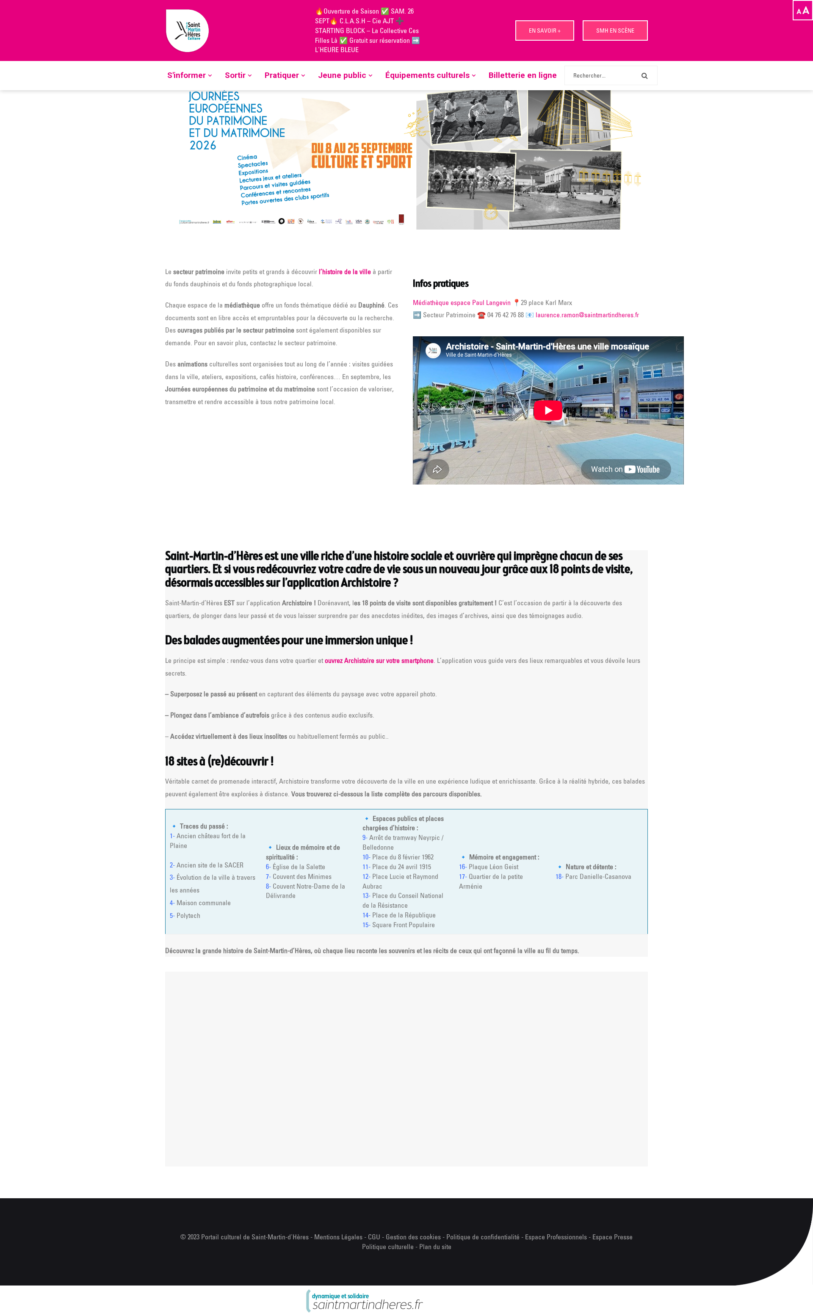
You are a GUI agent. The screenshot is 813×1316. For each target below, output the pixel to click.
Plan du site (435, 1246)
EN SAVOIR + (545, 30)
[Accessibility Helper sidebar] (803, 10)
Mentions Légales (338, 1237)
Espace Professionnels (556, 1237)
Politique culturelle (388, 1246)
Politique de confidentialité (483, 1237)
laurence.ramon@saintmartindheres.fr (587, 314)
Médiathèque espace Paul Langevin (462, 302)
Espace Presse (612, 1237)
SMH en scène (615, 30)
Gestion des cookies (413, 1237)
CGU (374, 1237)
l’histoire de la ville (345, 271)
